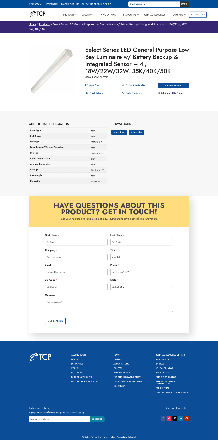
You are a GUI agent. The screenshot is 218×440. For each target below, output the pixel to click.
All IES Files (136, 132)
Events (117, 359)
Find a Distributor (134, 93)
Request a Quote (173, 85)
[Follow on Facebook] (163, 418)
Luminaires (77, 364)
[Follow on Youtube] (186, 418)
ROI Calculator (164, 368)
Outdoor (76, 373)
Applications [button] (108, 14)
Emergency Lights (81, 377)
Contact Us (198, 14)
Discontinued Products (84, 381)
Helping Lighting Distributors (165, 382)
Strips (74, 368)
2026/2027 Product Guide (96, 4)
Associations (121, 364)
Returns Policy (121, 373)
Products (68, 14)
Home (32, 24)
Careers (117, 368)
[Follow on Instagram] (169, 418)
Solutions (88, 14)
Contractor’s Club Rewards (172, 392)
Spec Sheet (94, 85)
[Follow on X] (174, 418)
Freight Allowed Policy (127, 377)
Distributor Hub (70, 4)
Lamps (74, 359)
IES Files (160, 364)
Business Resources (154, 14)
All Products (78, 355)
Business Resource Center (170, 355)
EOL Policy (119, 386)
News (116, 355)
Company (178, 14)
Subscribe (97, 418)
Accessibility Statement (126, 436)
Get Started (55, 321)
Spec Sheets (162, 359)
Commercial (36, 4)
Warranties (162, 373)
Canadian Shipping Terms (127, 381)
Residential (52, 4)
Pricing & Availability (135, 85)
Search (184, 4)
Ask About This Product (172, 93)
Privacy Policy (109, 436)
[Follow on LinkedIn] (180, 418)
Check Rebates (96, 93)
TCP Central (162, 388)
